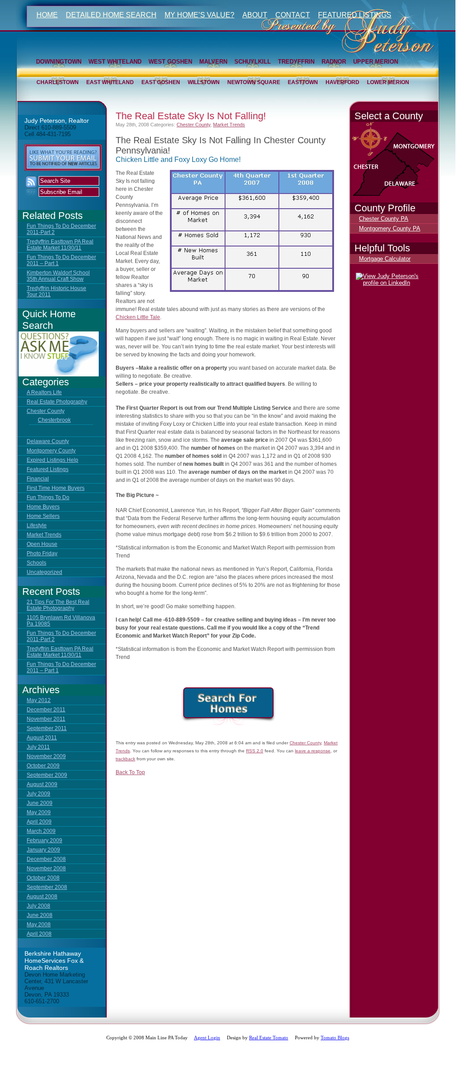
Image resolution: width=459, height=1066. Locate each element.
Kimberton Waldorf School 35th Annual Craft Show (58, 276)
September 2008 (47, 887)
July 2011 (38, 747)
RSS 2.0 (254, 750)
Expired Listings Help (52, 460)
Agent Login (207, 1037)
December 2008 (46, 859)
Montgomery (418, 152)
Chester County (45, 411)
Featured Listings (354, 15)
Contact (292, 15)
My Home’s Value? (199, 15)
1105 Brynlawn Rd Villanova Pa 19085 (61, 620)
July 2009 (38, 794)
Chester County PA (383, 218)
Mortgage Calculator (385, 258)
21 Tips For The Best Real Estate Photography (58, 605)
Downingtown (58, 61)
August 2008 (42, 896)
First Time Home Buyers (56, 488)
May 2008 (39, 924)
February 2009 (44, 840)
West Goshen (170, 61)
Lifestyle (37, 525)
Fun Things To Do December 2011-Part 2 (61, 229)
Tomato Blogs (335, 1037)
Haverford (342, 82)
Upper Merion (375, 61)
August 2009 (42, 784)
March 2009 (41, 831)
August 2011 (42, 738)
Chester (380, 174)
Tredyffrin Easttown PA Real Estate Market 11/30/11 (60, 244)
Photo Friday (42, 553)
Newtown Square (253, 82)
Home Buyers (43, 507)
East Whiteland (110, 82)
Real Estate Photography (57, 402)
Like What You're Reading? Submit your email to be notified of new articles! (63, 157)
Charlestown (57, 82)
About (254, 15)
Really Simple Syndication (31, 186)
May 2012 (39, 700)
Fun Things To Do (48, 497)
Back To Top (130, 772)
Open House (42, 544)
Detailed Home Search (111, 15)
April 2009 (39, 822)
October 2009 (43, 766)
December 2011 (46, 710)
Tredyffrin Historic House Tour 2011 (56, 291)
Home (47, 15)
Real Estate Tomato (268, 1037)
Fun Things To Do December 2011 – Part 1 (61, 260)
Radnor (334, 61)
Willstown (204, 82)
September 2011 (47, 728)
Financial (38, 479)
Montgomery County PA (389, 228)
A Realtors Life (44, 392)
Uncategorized (44, 572)
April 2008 (39, 934)
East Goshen (160, 82)
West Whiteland (115, 61)
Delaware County (48, 441)
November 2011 (46, 719)
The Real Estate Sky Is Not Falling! (191, 115)
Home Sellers (43, 516)
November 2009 (46, 756)
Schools (36, 563)
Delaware (425, 190)
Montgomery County (51, 451)
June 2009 (39, 803)
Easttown (303, 82)
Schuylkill (252, 61)
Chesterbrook (54, 420)
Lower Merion (388, 82)
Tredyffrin (296, 61)
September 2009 (47, 775)
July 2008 (38, 906)
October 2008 (43, 878)
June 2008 (39, 915)
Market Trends (44, 535)
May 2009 (39, 812)
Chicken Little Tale (138, 317)
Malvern (213, 61)
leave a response (312, 750)
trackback (125, 758)
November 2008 (46, 868)
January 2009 (43, 850)
